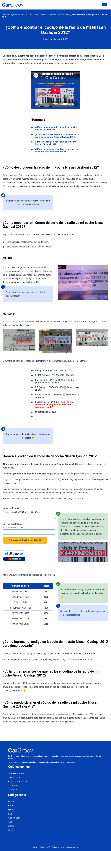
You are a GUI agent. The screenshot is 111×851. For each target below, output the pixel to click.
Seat (10, 830)
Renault (12, 801)
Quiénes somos (16, 773)
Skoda (11, 826)
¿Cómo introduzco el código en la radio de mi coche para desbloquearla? (56, 150)
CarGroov (6, 15)
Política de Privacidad (18, 781)
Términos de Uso (16, 777)
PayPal (86, 593)
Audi (10, 821)
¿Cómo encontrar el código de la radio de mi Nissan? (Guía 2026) (40, 15)
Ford (10, 805)
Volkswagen (14, 817)
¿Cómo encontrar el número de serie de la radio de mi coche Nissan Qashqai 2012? (57, 135)
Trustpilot (13, 789)
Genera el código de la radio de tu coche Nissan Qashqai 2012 (55, 143)
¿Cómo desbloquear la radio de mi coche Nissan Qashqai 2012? (56, 128)
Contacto (13, 785)
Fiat (10, 813)
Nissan (11, 809)
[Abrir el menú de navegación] (104, 4)
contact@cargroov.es (74, 498)
